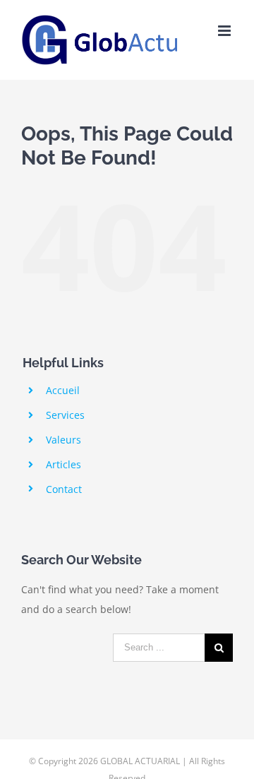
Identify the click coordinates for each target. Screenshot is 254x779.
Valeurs (63, 439)
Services (65, 415)
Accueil (63, 390)
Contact (64, 489)
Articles (63, 464)
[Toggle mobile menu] (225, 30)
